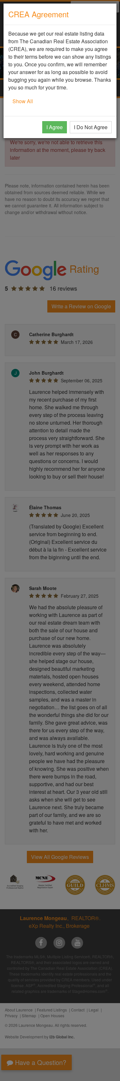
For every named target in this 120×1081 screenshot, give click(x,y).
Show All (22, 101)
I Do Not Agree (91, 127)
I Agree (54, 127)
